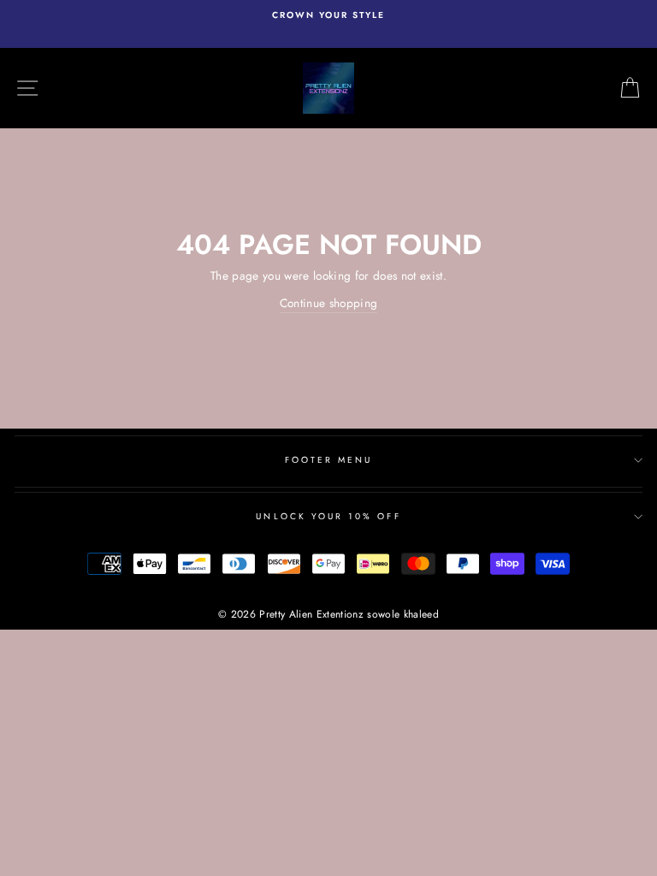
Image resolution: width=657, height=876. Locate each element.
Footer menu (329, 459)
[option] (328, 15)
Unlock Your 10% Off (328, 516)
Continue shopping (329, 302)
